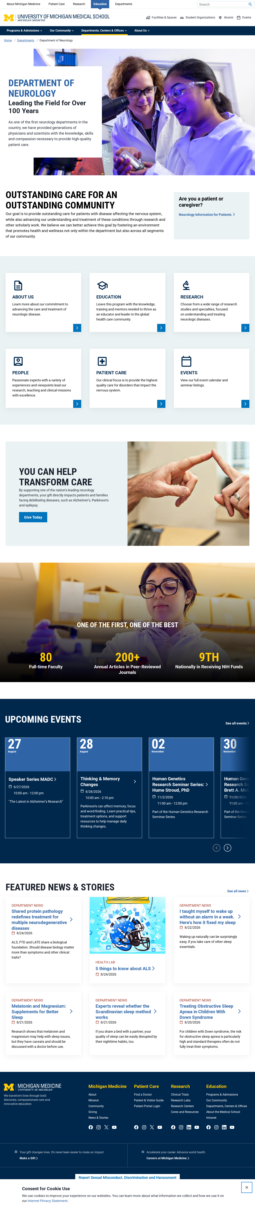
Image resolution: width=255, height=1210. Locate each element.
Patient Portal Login (147, 1106)
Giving (92, 1112)
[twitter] (106, 1127)
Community (96, 1106)
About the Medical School (223, 1112)
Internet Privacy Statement (48, 1201)
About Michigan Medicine (23, 4)
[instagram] (98, 1127)
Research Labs (180, 1100)
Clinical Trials (180, 1094)
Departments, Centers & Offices (226, 1106)
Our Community (216, 1100)
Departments (123, 4)
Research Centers (182, 1106)
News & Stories (98, 1117)
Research (79, 4)
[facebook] (90, 1127)
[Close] (247, 1187)
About (92, 1094)
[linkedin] (189, 1127)
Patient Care (57, 4)
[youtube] (114, 1127)
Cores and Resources (185, 1112)
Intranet (211, 1117)
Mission (93, 1100)
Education (100, 4)
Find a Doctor (143, 1094)
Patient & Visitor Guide (149, 1100)
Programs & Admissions (222, 1094)
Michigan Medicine (107, 1086)
